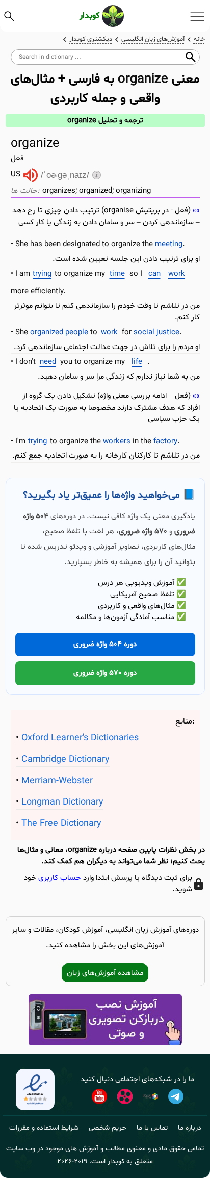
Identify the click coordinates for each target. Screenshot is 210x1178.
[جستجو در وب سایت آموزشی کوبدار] (9, 16)
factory (165, 441)
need (48, 362)
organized (46, 332)
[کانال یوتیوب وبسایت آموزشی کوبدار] (99, 1096)
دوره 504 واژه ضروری (105, 644)
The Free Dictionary (61, 823)
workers (116, 441)
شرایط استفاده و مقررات (43, 1128)
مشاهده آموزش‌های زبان (105, 973)
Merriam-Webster (57, 780)
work (176, 274)
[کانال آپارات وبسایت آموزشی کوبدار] (125, 1096)
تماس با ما (152, 1128)
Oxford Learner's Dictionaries (80, 738)
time (117, 274)
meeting (168, 244)
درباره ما (189, 1128)
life (137, 362)
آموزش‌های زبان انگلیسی (153, 39)
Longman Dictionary (62, 802)
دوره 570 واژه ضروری (105, 672)
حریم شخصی (107, 1128)
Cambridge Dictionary (65, 759)
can (154, 274)
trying (42, 274)
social (144, 332)
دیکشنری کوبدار (90, 39)
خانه (199, 39)
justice (167, 332)
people (76, 332)
